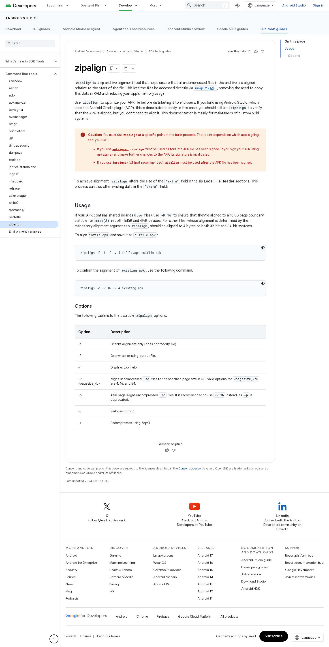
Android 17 (205, 555)
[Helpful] (255, 51)
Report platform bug (299, 555)
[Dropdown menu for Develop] (138, 5)
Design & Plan (91, 5)
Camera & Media (121, 577)
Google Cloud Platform (195, 617)
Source (71, 577)
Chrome (142, 617)
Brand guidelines (108, 636)
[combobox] (207, 5)
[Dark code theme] (263, 248)
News (69, 584)
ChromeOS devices (167, 570)
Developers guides (254, 567)
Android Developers (88, 51)
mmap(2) (202, 88)
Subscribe (274, 636)
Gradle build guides (232, 29)
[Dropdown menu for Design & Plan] (107, 5)
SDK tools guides (274, 29)
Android (71, 555)
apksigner (120, 149)
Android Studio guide (256, 560)
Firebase (163, 617)
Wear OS (159, 563)
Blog (69, 591)
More (154, 5)
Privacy (114, 584)
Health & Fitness (120, 570)
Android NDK (250, 589)
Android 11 (204, 598)
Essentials (55, 5)
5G (111, 591)
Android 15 (205, 570)
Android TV (161, 584)
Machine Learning (122, 563)
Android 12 (205, 591)
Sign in (318, 5)
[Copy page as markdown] (126, 68)
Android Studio (294, 5)
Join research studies (300, 577)
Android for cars (165, 577)
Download (13, 29)
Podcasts (72, 598)
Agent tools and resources (134, 29)
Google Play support (299, 570)
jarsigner (120, 162)
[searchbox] (30, 43)
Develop (125, 5)
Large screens (163, 555)
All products (229, 617)
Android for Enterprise (81, 563)
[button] (26, 61)
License (85, 636)
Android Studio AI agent (81, 29)
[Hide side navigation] (53, 638)
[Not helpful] (262, 51)
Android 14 (205, 577)
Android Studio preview (186, 29)
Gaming (115, 555)
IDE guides (41, 29)
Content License (190, 468)
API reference (251, 574)
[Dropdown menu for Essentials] (69, 5)
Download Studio (253, 581)
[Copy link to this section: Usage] (95, 206)
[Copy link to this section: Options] (96, 306)
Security (71, 570)
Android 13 (205, 584)
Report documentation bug (304, 563)
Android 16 (205, 563)
